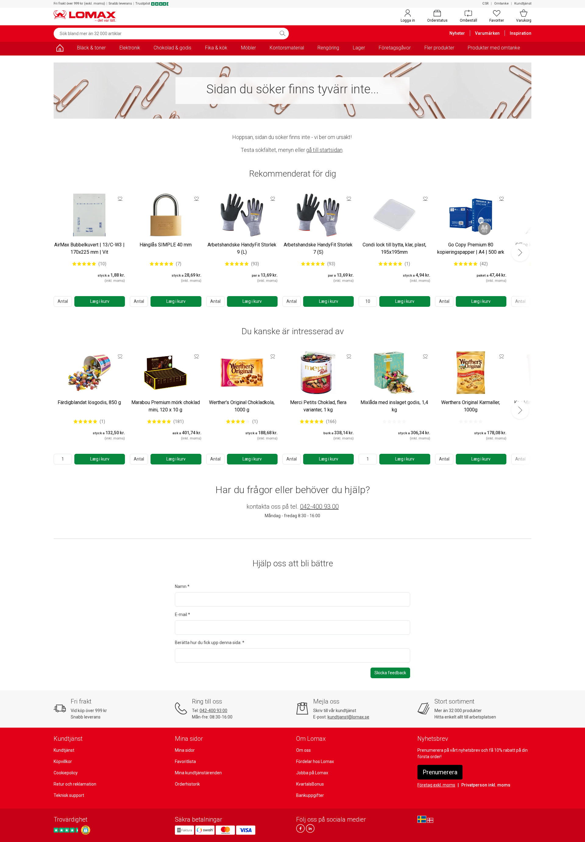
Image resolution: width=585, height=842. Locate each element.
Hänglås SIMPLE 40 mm (166, 245)
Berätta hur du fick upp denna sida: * (209, 642)
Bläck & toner (91, 48)
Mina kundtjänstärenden (198, 772)
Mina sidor (185, 750)
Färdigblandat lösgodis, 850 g (89, 402)
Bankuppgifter (310, 795)
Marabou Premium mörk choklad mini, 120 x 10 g (165, 406)
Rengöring (328, 48)
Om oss (303, 750)
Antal (63, 301)
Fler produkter (439, 48)
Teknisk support (69, 795)
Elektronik (129, 48)
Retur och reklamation (75, 784)
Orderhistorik (187, 784)
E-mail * (182, 614)
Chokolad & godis (172, 48)
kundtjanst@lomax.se (348, 717)
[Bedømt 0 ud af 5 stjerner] (394, 421)
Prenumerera (440, 772)
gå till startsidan (324, 150)
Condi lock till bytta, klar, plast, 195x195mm (394, 248)
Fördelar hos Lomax (315, 761)
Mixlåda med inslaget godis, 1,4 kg (394, 406)
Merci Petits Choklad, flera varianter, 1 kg (318, 406)
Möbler (248, 48)
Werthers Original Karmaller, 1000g (470, 406)
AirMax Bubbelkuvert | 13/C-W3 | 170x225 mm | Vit (89, 248)
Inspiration (520, 33)
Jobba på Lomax (312, 772)
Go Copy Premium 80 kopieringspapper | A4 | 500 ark (470, 248)
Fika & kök (216, 48)
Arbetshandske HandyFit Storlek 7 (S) (318, 248)
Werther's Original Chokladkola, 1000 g (242, 406)
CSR (485, 3)
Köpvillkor (63, 761)
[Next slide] (520, 252)
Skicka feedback (390, 672)
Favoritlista (185, 761)
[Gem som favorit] (120, 198)
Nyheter (457, 33)
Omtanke (501, 3)
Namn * (182, 586)
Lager (359, 48)
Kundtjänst (522, 3)
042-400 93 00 (319, 506)
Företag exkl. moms (436, 785)
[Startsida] (59, 49)
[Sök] (282, 33)
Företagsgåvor (395, 48)
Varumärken (487, 33)
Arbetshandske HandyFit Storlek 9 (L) (241, 248)
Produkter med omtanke (494, 48)
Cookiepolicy (66, 772)
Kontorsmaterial (287, 48)
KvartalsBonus (310, 784)
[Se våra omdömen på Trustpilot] (67, 830)
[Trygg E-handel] (85, 830)
